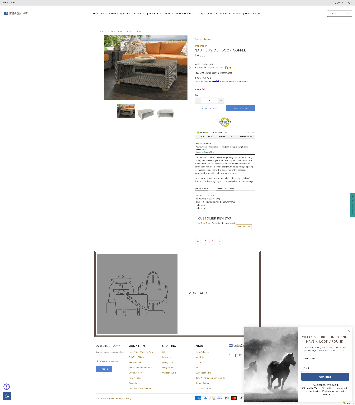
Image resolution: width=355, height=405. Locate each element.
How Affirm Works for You (141, 352)
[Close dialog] (348, 330)
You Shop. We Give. (203, 144)
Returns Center (202, 383)
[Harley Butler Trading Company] (15, 13)
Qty (196, 95)
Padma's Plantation (203, 39)
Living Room (167, 367)
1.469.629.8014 (8, 3)
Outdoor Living (169, 372)
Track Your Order (203, 388)
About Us (200, 357)
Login (340, 3)
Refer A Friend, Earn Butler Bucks (210, 378)
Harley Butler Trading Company (117, 398)
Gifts (164, 352)
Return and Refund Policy (140, 367)
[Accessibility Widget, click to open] (6, 386)
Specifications (201, 188)
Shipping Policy (135, 372)
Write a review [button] (243, 226)
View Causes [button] (201, 149)
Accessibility (134, 383)
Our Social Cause (203, 372)
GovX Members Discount (140, 388)
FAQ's (198, 367)
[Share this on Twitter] (198, 242)
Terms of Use (135, 362)
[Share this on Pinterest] (212, 242)
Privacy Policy (135, 378)
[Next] (190, 67)
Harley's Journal (202, 352)
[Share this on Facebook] (205, 242)
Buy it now (240, 108)
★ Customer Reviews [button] (352, 205)
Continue (325, 376)
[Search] (348, 14)
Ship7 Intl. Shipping (137, 357)
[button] (138, 13)
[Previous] (102, 67)
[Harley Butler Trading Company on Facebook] (236, 355)
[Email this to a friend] (220, 242)
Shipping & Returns (225, 188)
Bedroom (166, 357)
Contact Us (201, 362)
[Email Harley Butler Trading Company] (231, 355)
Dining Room (168, 362)
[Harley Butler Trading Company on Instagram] (241, 355)
